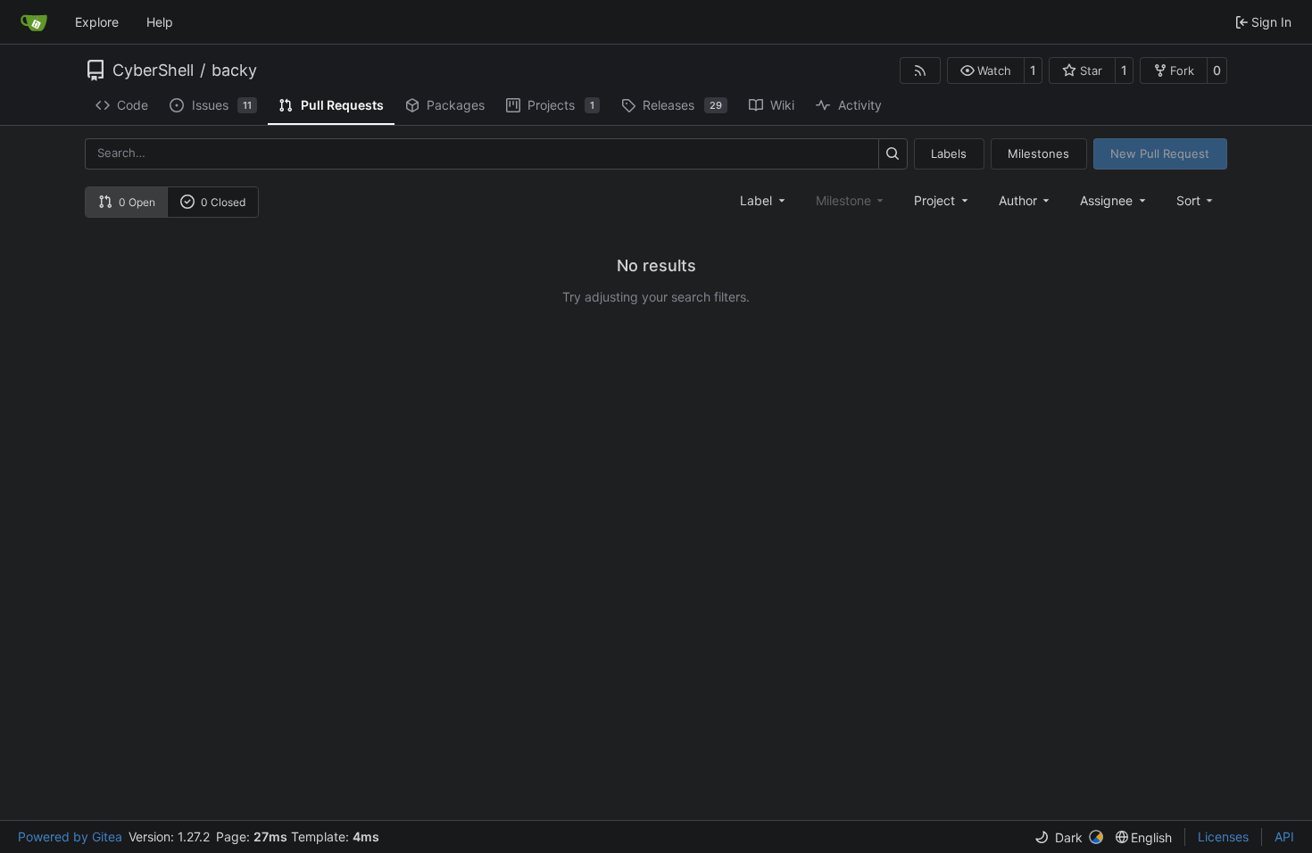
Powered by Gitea (70, 836)
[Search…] (893, 154)
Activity (860, 104)
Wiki (782, 104)
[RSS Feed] (920, 70)
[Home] (34, 22)
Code (132, 104)
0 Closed (223, 202)
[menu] (1196, 200)
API (1284, 836)
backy (234, 70)
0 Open (137, 202)
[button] (986, 70)
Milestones (1038, 153)
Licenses (1223, 836)
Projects (560, 104)
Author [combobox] (1018, 200)
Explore (97, 21)
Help (159, 21)
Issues (222, 104)
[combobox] (764, 200)
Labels (949, 153)
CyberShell (153, 70)
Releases (682, 104)
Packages (456, 104)
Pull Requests (342, 104)
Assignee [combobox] (1106, 200)
